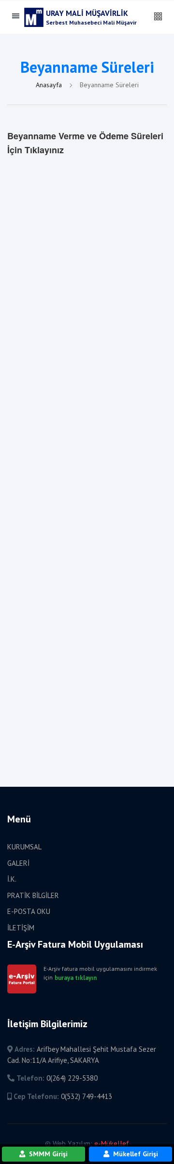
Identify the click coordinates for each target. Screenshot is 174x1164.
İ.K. (11, 879)
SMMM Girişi (47, 1154)
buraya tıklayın (76, 978)
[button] (158, 17)
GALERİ (18, 863)
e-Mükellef (111, 1143)
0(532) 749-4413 (86, 1096)
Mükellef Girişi (134, 1154)
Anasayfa (50, 84)
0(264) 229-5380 (72, 1078)
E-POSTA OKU (28, 911)
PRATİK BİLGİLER (33, 895)
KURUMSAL (24, 846)
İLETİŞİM (20, 927)
